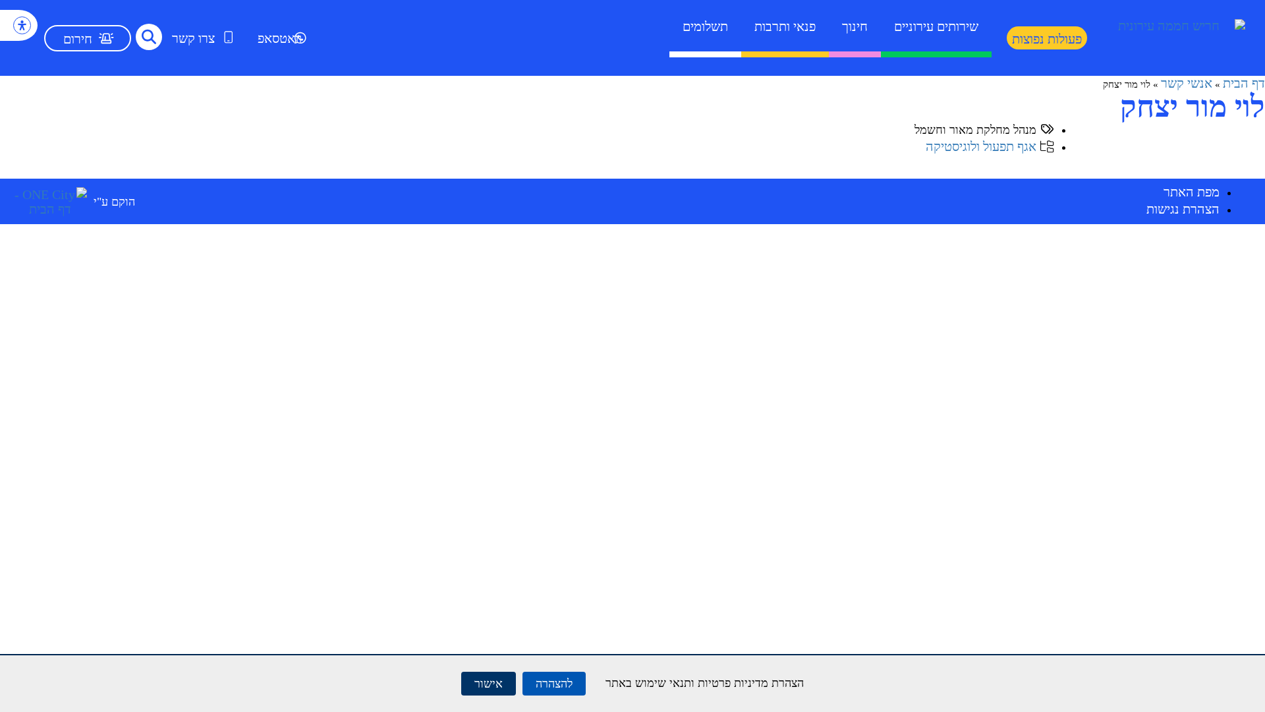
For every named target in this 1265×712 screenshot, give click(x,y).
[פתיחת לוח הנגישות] (22, 25)
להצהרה (554, 683)
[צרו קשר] (229, 37)
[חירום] (106, 38)
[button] (149, 37)
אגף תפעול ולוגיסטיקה (981, 146)
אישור (488, 683)
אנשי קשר (1186, 83)
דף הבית (1244, 83)
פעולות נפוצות (1047, 39)
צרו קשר (193, 38)
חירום (77, 39)
